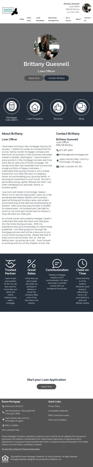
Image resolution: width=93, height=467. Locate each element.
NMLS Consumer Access (58, 415)
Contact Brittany (57, 78)
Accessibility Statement (58, 411)
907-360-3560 (73, 12)
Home (22, 19)
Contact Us (87, 19)
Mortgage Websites (18, 459)
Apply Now (29, 19)
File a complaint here (10, 430)
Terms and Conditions (57, 420)
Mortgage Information (53, 19)
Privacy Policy (54, 406)
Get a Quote (68, 19)
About (78, 19)
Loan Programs (40, 19)
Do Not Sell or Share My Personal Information (21, 449)
